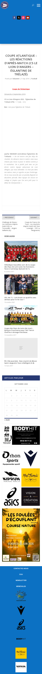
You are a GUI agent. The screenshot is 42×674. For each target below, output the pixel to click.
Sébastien (15, 79)
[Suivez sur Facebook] (14, 17)
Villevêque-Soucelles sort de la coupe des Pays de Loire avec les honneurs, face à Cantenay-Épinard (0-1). (19, 267)
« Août (7, 420)
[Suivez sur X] (19, 17)
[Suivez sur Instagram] (23, 17)
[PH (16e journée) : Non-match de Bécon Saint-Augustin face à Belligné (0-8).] (21, 348)
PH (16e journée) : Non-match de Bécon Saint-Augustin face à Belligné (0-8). (20, 362)
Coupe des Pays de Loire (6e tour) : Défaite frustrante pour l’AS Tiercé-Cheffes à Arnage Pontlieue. (19, 330)
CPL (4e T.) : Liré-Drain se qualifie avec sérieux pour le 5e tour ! (20, 298)
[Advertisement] (21, 33)
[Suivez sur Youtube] (28, 17)
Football (34, 79)
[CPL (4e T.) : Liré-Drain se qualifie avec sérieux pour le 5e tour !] (21, 284)
